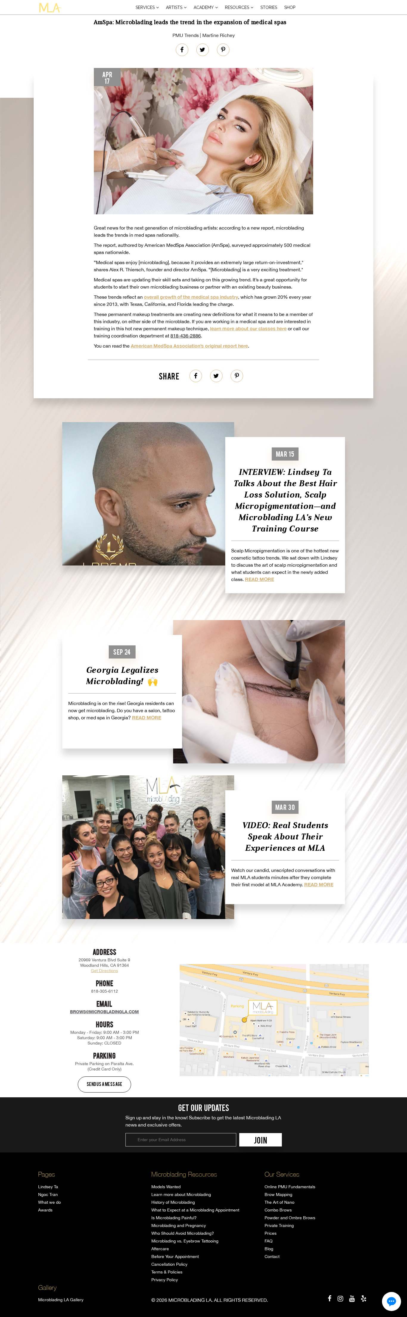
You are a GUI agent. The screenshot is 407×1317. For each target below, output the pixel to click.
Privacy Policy (164, 1279)
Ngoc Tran (48, 1194)
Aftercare (160, 1248)
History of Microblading (173, 1202)
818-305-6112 (104, 991)
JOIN (260, 1140)
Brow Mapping (278, 1194)
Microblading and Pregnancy (178, 1225)
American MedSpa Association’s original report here (189, 345)
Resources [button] (237, 7)
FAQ (269, 1241)
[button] (391, 1301)
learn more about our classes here (248, 328)
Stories (268, 7)
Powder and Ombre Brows (290, 1217)
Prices (270, 1233)
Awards (45, 1210)
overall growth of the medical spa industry (191, 297)
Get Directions (104, 970)
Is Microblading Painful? (174, 1217)
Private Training (279, 1225)
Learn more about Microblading (181, 1194)
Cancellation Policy (169, 1264)
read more (259, 579)
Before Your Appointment (175, 1256)
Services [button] (145, 7)
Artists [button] (174, 7)
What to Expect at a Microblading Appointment (195, 1210)
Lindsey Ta (48, 1186)
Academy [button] (204, 7)
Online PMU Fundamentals (290, 1186)
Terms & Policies (166, 1272)
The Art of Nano (279, 1202)
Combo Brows (278, 1210)
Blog (269, 1248)
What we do (49, 1202)
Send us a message (104, 1084)
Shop (289, 7)
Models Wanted (166, 1186)
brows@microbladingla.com (104, 1011)
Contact (272, 1256)
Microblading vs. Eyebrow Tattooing (184, 1241)
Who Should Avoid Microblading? (182, 1233)
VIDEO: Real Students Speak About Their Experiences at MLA (285, 836)
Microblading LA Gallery (60, 1299)
